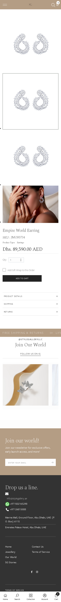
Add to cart (22, 278)
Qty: (5, 260)
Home (8, 546)
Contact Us (38, 546)
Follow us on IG (30, 353)
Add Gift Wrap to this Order (21, 270)
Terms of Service (41, 552)
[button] (25, 384)
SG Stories (10, 562)
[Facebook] (32, 572)
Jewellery (10, 552)
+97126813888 (17, 509)
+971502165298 (18, 503)
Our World (10, 557)
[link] (17, 596)
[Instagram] (37, 572)
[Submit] (52, 462)
